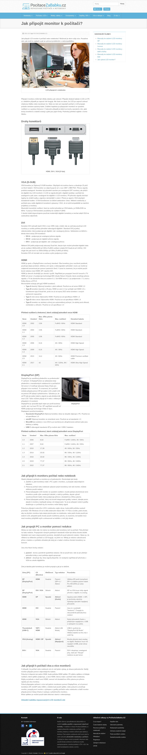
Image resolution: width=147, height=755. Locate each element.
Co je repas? (97, 721)
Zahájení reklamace (99, 743)
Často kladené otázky (100, 725)
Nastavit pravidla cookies (118, 737)
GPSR (95, 746)
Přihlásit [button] (106, 9)
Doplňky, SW (83, 15)
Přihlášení (96, 736)
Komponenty (70, 15)
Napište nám (114, 721)
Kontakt (35, 753)
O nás (116, 15)
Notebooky (27, 15)
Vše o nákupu (98, 15)
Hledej (122, 4)
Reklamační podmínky (117, 728)
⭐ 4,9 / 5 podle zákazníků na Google (54, 753)
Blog (108, 15)
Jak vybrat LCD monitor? (106, 59)
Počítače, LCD (41, 15)
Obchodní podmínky (116, 725)
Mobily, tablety (56, 15)
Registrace (96, 740)
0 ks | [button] (98, 9)
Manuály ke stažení (99, 733)
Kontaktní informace (30, 721)
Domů (30, 753)
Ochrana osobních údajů (118, 731)
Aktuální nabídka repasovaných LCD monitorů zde (43, 700)
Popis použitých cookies (117, 734)
